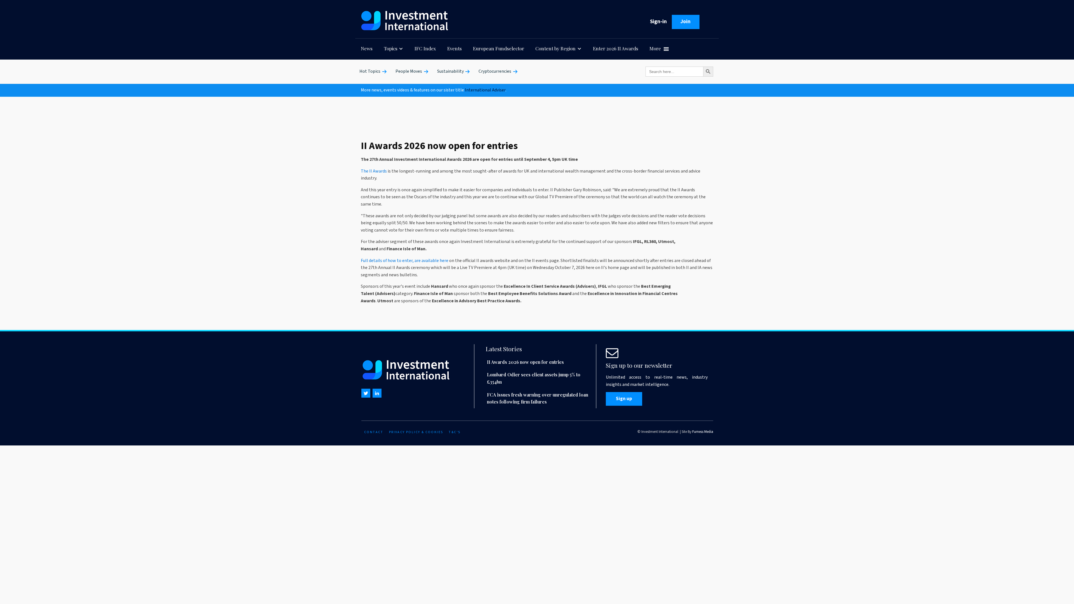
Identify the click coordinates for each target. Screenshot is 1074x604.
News (367, 48)
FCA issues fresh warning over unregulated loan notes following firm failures (537, 398)
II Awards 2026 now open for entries (525, 362)
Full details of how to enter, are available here (404, 261)
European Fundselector (498, 48)
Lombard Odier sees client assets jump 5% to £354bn (533, 378)
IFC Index (425, 48)
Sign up (624, 398)
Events (454, 48)
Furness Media (702, 431)
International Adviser (485, 90)
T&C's (454, 432)
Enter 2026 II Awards (615, 48)
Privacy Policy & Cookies (416, 432)
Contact (373, 432)
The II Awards (374, 171)
